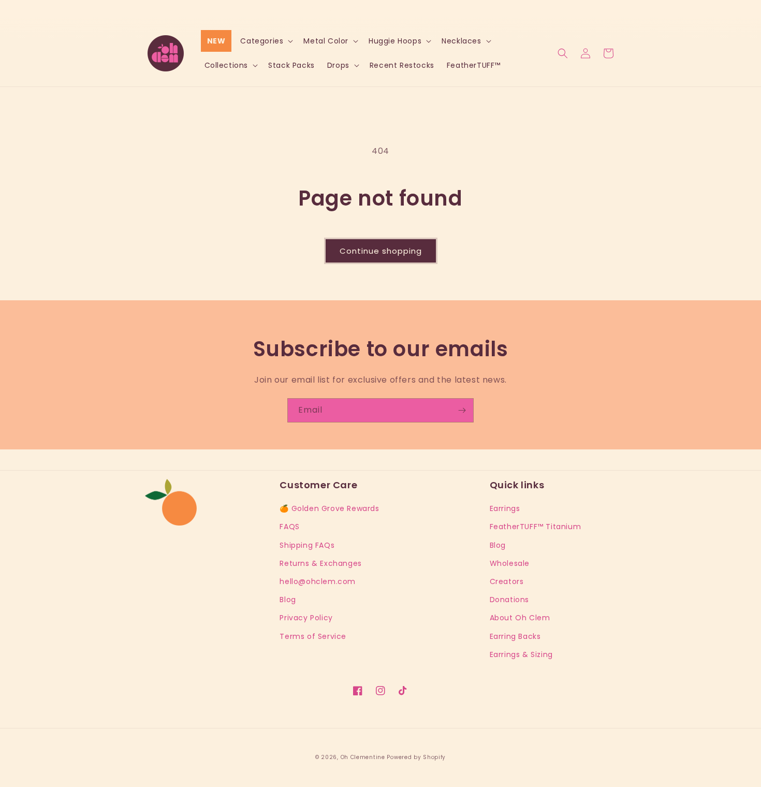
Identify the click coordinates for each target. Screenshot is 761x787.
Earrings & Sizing (521, 654)
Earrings (505, 508)
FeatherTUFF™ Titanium (535, 526)
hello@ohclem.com (318, 581)
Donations (509, 599)
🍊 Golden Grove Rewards (329, 508)
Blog (288, 599)
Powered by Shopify (416, 757)
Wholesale (510, 563)
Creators (507, 581)
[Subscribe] (461, 410)
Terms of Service (313, 636)
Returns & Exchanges (320, 563)
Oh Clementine (363, 757)
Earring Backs (515, 636)
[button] (265, 41)
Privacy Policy (306, 618)
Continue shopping (381, 250)
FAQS (289, 526)
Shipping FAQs (307, 545)
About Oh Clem (520, 618)
